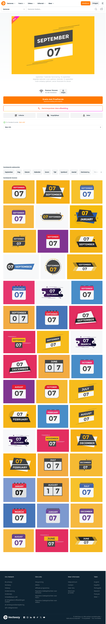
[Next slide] (98, 172)
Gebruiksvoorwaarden (72, 618)
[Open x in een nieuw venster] (41, 617)
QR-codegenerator (11, 608)
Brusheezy (8, 582)
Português (96, 588)
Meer (50, 3)
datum (27, 172)
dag (18, 172)
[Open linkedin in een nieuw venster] (31, 617)
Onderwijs (8, 594)
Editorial (41, 3)
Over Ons (70, 588)
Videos (30, 3)
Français (95, 594)
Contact (69, 585)
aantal (74, 172)
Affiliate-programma (41, 588)
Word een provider (70, 592)
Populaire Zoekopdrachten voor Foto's (45, 596)
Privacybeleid (84, 618)
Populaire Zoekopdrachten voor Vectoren (45, 592)
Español (95, 585)
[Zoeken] (94, 9)
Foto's (20, 3)
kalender (37, 172)
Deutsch (95, 591)
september (9, 172)
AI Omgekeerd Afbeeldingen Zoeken (12, 601)
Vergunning (38, 582)
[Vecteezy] (3, 3)
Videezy (7, 588)
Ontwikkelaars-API (11, 597)
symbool (64, 172)
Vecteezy (8, 585)
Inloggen (94, 3)
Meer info (8, 127)
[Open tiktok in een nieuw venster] (37, 617)
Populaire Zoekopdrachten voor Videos (45, 601)
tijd (55, 172)
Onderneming (9, 591)
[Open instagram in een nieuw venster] (27, 617)
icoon (47, 172)
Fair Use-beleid (94, 618)
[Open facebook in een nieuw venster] (24, 617)
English (95, 582)
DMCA (36, 585)
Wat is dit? (22, 122)
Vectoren (10, 3)
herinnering (85, 172)
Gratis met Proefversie (52, 100)
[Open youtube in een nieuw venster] (44, 617)
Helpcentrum (71, 582)
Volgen (62, 92)
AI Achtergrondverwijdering (14, 605)
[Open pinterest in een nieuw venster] (34, 617)
